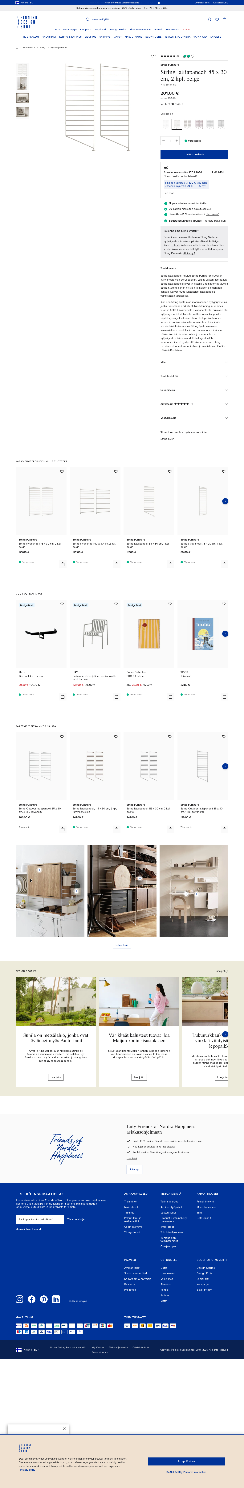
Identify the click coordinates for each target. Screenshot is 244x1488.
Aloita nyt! (189, 253)
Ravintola (130, 1284)
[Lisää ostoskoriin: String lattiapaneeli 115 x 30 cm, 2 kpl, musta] (170, 829)
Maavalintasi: (23, 1229)
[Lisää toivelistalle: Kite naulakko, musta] (62, 604)
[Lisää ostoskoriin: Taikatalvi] (224, 696)
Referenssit (204, 1218)
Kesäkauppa (70, 29)
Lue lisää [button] (169, 193)
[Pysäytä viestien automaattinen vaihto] (159, 2)
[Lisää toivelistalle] (153, 56)
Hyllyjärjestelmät (59, 47)
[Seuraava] (225, 1034)
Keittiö (164, 1289)
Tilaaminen (130, 1201)
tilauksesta (212, 214)
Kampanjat (86, 29)
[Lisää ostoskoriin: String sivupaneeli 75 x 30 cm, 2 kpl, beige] (63, 564)
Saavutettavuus (100, 1352)
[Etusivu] (17, 47)
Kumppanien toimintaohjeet (169, 1239)
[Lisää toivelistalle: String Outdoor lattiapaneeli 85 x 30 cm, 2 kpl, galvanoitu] (62, 736)
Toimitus (129, 1212)
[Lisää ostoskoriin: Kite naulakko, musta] (63, 696)
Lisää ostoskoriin (195, 154)
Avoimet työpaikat (171, 1207)
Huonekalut (31, 37)
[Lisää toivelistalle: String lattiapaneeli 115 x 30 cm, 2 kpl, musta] (170, 736)
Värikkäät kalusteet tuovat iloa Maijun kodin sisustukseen (139, 1038)
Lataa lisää (122, 945)
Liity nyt (201, 186)
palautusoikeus (203, 209)
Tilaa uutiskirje (75, 1219)
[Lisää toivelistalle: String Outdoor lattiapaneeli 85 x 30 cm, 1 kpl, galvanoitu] (224, 736)
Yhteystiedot (132, 1232)
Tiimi (199, 1212)
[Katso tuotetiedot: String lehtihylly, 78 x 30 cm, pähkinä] (140, 878)
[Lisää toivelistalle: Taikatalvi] (224, 604)
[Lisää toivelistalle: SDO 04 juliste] (170, 604)
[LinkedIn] (56, 1299)
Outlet (186, 29)
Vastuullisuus (169, 1212)
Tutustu (175, 245)
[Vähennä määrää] (163, 140)
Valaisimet (49, 37)
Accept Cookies (186, 1461)
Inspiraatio (101, 29)
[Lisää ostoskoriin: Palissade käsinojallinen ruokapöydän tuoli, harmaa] (116, 696)
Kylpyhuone (153, 37)
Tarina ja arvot (169, 1201)
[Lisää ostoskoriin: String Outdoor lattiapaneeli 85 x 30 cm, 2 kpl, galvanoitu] (63, 829)
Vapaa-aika (200, 37)
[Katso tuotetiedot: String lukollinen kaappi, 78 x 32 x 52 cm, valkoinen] (196, 894)
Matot (118, 37)
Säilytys (105, 37)
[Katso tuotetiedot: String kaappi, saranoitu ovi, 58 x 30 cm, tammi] (39, 870)
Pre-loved (130, 1289)
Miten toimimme (206, 1207)
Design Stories (118, 29)
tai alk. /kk (171, 104)
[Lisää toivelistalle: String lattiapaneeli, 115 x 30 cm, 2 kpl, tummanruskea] (116, 736)
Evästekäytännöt (140, 1347)
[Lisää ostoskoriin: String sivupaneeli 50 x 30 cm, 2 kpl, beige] (116, 564)
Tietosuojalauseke (118, 1347)
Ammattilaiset (132, 1267)
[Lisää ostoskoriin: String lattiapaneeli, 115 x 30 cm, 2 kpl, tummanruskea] (116, 829)
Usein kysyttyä (133, 1226)
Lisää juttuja (221, 971)
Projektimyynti (205, 1201)
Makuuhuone (133, 37)
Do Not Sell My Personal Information (68, 1347)
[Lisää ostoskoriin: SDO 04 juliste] (170, 696)
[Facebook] (31, 1299)
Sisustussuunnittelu (140, 29)
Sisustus (90, 37)
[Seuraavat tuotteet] (225, 501)
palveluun (220, 220)
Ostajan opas (169, 1246)
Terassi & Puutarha (178, 37)
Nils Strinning (168, 84)
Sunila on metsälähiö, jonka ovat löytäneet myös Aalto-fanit (55, 1038)
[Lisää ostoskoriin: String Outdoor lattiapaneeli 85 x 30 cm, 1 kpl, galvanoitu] (224, 829)
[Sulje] (64, 1428)
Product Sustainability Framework (174, 1219)
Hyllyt (43, 47)
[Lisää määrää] (177, 140)
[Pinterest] (44, 1299)
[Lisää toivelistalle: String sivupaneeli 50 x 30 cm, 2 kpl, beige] (116, 471)
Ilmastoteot (167, 1226)
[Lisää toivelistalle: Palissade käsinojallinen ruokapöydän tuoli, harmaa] (116, 604)
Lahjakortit (203, 1279)
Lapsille (215, 37)
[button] (209, 19)
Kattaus (165, 1295)
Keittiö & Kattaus (70, 37)
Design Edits (204, 1273)
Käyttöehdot (98, 1347)
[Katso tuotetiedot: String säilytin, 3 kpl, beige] (76, 891)
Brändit (158, 29)
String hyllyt (167, 439)
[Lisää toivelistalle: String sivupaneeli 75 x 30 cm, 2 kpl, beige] (62, 471)
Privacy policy (27, 1469)
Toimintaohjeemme (172, 1232)
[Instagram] (19, 1299)
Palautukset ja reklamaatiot (132, 1219)
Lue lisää (132, 1158)
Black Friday (204, 1289)
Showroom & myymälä (137, 1279)
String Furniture (170, 64)
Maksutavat (131, 1207)
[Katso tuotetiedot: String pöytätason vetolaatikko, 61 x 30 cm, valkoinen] (186, 894)
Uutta (57, 29)
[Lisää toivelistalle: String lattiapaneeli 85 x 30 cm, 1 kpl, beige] (170, 471)
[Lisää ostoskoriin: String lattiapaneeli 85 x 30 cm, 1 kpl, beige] (170, 564)
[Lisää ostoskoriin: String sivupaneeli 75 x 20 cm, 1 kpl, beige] (224, 564)
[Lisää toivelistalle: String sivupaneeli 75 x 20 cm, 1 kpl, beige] (224, 471)
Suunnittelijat (173, 29)
